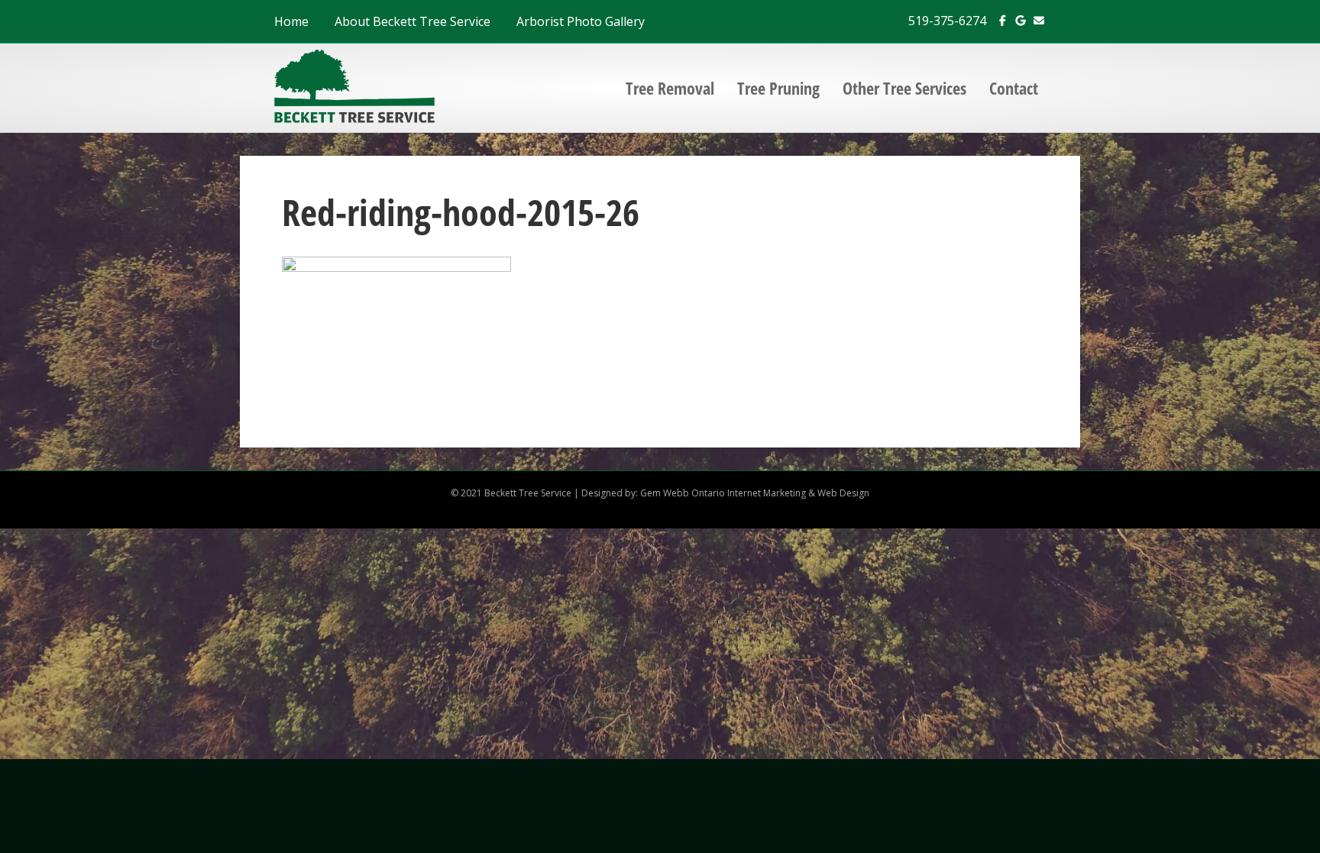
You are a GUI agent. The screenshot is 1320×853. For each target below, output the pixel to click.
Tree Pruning (778, 87)
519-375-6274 (947, 20)
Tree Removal (670, 87)
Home (291, 21)
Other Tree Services (904, 87)
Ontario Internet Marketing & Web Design (780, 492)
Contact (1013, 87)
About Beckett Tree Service (412, 21)
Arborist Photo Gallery (580, 21)
